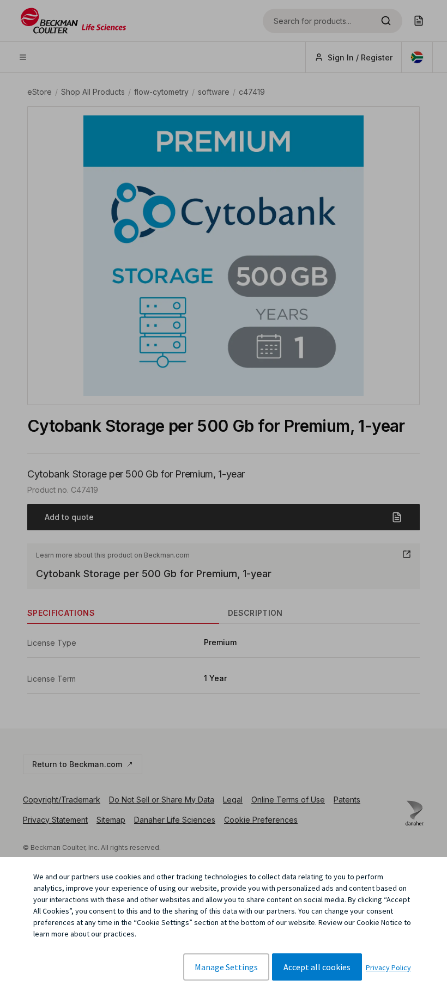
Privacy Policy (388, 967)
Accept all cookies (317, 967)
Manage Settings (226, 967)
